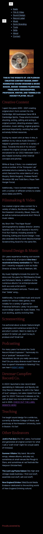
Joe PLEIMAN (8, 43)
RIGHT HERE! (18, 367)
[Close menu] (11, 4)
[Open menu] (4, 21)
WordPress (25, 526)
